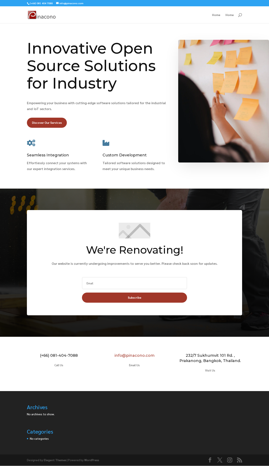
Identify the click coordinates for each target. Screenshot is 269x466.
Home (216, 15)
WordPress (91, 460)
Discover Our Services (47, 122)
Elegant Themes (55, 460)
